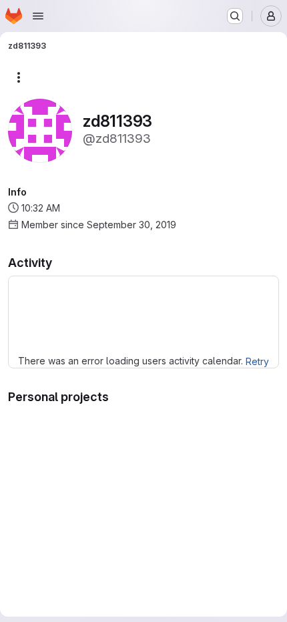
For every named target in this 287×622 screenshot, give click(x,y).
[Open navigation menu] (38, 16)
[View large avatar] (40, 129)
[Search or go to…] (235, 16)
